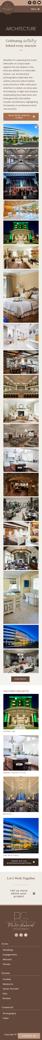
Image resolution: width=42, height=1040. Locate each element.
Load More (20, 679)
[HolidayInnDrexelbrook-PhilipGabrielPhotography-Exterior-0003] (21, 694)
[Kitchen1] (21, 736)
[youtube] (39, 2)
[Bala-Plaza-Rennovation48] (21, 818)
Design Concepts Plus (14, 773)
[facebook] (29, 2)
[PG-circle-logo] (8, 1)
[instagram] (34, 2)
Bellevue (7, 814)
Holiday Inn (9, 731)
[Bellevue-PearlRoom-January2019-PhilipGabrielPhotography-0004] (21, 777)
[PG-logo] (21, 913)
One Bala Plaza (11, 855)
